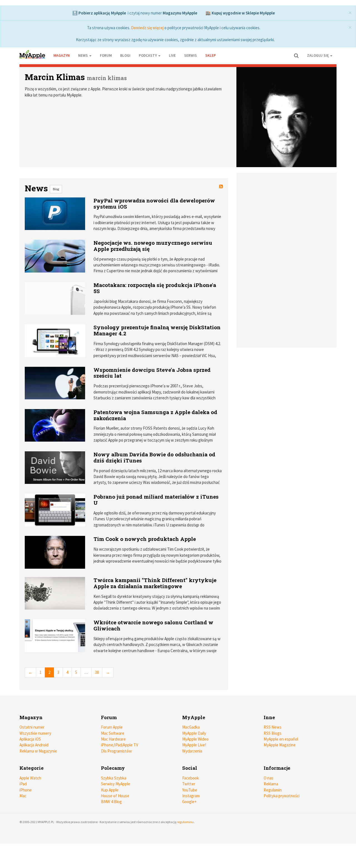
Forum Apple (112, 727)
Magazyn (61, 55)
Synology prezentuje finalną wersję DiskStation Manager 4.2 (157, 330)
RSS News (272, 727)
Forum (106, 55)
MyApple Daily (194, 733)
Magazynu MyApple (180, 13)
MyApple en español (281, 739)
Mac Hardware (113, 739)
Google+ (189, 801)
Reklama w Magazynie (38, 751)
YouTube (189, 790)
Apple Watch (30, 778)
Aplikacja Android (33, 744)
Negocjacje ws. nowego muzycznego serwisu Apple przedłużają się (152, 245)
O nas (268, 778)
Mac (22, 795)
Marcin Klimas (55, 76)
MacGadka (191, 727)
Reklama (271, 783)
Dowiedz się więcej (147, 27)
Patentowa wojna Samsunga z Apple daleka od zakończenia (155, 415)
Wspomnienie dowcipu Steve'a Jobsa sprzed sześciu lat (152, 372)
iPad (23, 783)
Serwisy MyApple (115, 783)
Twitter (188, 783)
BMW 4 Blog (111, 801)
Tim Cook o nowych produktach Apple (144, 538)
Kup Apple (109, 790)
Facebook (190, 778)
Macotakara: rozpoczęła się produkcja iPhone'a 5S (154, 287)
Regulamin (273, 790)
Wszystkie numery (35, 733)
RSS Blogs (272, 733)
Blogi (125, 55)
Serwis (190, 55)
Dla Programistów (116, 751)
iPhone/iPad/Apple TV (119, 744)
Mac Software (112, 733)
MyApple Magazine (280, 744)
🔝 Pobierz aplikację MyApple (99, 13)
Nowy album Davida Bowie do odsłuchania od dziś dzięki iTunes (154, 457)
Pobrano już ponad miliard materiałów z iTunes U (156, 499)
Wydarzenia (192, 751)
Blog (56, 189)
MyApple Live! (194, 744)
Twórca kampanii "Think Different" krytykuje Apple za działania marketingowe (154, 583)
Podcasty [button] (148, 55)
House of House (115, 795)
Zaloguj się (318, 55)
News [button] (83, 55)
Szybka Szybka (113, 778)
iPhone (25, 790)
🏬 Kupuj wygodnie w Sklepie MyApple (240, 13)
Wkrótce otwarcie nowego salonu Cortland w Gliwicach (153, 625)
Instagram (191, 795)
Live (172, 55)
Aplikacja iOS (30, 739)
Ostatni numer (31, 727)
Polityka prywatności (282, 795)
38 (97, 672)
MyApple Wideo (195, 739)
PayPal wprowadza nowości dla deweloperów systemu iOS (154, 203)
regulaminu (185, 822)
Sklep (210, 55)
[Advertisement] (288, 224)
